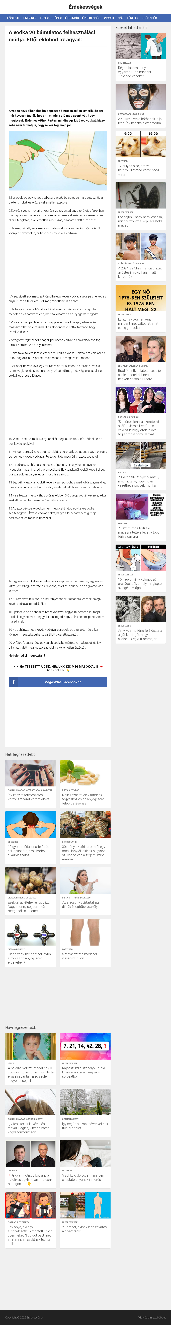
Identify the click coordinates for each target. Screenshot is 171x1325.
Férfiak (132, 18)
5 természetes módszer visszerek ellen (79, 956)
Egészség (149, 18)
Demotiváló (124, 63)
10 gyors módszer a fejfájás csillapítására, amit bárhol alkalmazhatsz (28, 851)
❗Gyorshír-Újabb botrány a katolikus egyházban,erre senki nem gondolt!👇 (30, 1179)
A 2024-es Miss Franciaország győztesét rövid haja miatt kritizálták (140, 272)
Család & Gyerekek (18, 1222)
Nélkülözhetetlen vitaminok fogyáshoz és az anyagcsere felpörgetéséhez (83, 799)
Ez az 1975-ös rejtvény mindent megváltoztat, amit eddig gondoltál (138, 323)
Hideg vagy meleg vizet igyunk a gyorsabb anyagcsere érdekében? (30, 958)
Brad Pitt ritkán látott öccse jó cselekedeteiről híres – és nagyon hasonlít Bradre (139, 375)
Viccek (109, 18)
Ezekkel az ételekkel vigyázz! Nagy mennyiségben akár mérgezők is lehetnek (29, 906)
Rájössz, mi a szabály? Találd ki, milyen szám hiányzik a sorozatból (83, 1072)
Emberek (30, 18)
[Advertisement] (58, 76)
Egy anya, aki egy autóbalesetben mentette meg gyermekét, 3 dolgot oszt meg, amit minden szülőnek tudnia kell (30, 1235)
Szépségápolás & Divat (39, 790)
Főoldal (13, 18)
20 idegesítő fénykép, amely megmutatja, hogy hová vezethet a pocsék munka (138, 481)
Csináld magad (16, 790)
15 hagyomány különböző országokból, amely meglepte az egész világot (140, 583)
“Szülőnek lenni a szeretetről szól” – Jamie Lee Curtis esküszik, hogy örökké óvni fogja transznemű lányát (139, 428)
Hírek (11, 1063)
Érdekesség (91, 18)
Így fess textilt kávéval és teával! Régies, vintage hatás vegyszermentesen (28, 1128)
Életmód (72, 18)
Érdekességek (51, 18)
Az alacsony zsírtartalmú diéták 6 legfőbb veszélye (81, 904)
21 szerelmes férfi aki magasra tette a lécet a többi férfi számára (139, 532)
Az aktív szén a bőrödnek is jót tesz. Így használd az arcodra (140, 121)
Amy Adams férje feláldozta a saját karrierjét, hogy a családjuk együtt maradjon (140, 635)
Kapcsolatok (69, 842)
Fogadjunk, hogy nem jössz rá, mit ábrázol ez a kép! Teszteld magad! (140, 221)
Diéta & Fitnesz (70, 790)
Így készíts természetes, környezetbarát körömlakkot (28, 797)
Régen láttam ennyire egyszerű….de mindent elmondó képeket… (134, 72)
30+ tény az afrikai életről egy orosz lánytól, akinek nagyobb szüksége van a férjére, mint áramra (84, 853)
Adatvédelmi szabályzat (152, 1317)
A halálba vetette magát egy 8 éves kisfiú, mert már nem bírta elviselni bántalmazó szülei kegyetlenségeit (31, 1074)
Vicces (122, 472)
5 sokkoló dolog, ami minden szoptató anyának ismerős (83, 1177)
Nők (121, 18)
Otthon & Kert (34, 1119)
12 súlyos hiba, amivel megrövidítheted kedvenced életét (138, 170)
